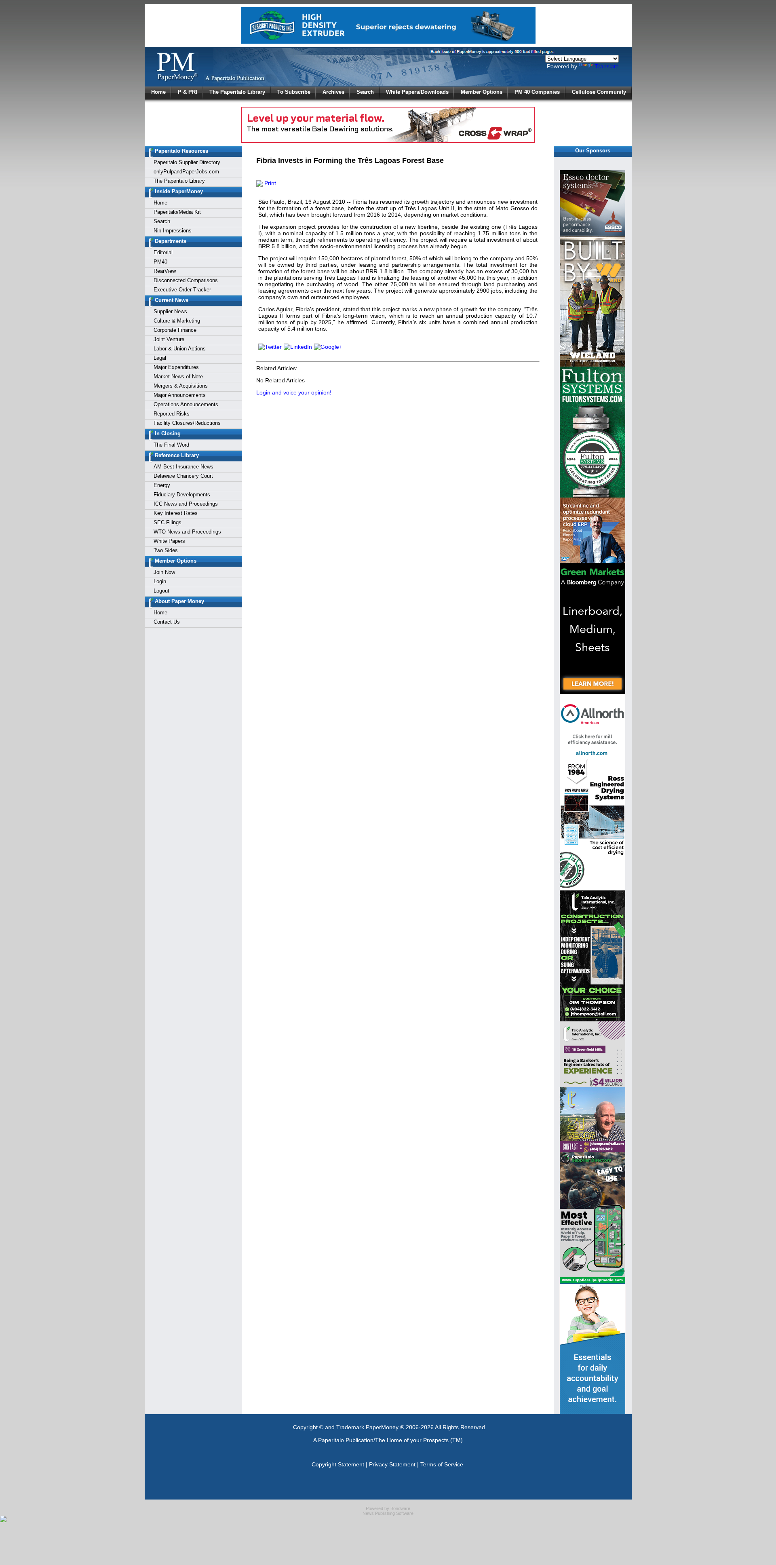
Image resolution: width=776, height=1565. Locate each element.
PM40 (160, 262)
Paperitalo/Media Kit (177, 212)
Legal (160, 358)
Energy (162, 485)
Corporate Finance (175, 330)
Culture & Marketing (177, 321)
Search (365, 92)
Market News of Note (178, 376)
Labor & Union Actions (180, 349)
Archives (333, 92)
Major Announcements (180, 395)
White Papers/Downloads (417, 92)
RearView (165, 271)
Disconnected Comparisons (186, 280)
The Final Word (171, 445)
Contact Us (167, 622)
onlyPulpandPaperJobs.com (186, 172)
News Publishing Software (388, 1513)
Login (160, 581)
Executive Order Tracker (182, 290)
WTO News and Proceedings (187, 532)
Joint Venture (169, 339)
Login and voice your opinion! (293, 392)
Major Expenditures (176, 367)
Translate (607, 66)
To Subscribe (293, 92)
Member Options (481, 92)
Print (269, 183)
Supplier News (170, 311)
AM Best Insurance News (183, 467)
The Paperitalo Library (237, 92)
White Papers (169, 541)
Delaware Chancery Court (183, 476)
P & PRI (187, 92)
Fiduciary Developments (182, 494)
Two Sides (166, 550)
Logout (161, 591)
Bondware (400, 1508)
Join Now (164, 572)
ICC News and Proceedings (186, 504)
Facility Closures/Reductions (187, 423)
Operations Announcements (186, 404)
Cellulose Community (599, 92)
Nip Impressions (173, 231)
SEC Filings (167, 522)
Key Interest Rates (176, 513)
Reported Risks (172, 414)
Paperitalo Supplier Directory (187, 162)
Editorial (163, 252)
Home (158, 92)
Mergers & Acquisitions (181, 386)
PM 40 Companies (537, 92)
